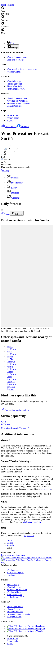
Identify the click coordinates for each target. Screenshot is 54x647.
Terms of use (12, 115)
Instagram (40, 628)
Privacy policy (13, 118)
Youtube (39, 631)
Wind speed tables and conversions (22, 69)
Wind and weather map (17, 57)
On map (5, 170)
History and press (14, 84)
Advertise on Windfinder (17, 101)
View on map (11, 126)
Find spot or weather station (16, 410)
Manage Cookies (14, 106)
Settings (14, 48)
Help (12, 43)
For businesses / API (16, 89)
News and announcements (18, 103)
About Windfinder (15, 86)
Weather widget (13, 72)
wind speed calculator (31, 522)
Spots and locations (15, 60)
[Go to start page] (1, 2)
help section (46, 489)
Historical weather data (17, 98)
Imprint (10, 120)
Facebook (24, 126)
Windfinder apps (14, 81)
